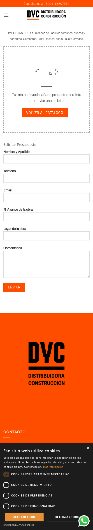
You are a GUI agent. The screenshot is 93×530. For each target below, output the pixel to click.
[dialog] (46, 486)
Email (7, 190)
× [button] (88, 448)
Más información (53, 467)
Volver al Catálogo (44, 112)
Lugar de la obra (14, 228)
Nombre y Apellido (16, 151)
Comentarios (12, 248)
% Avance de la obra (18, 209)
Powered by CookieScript (18, 525)
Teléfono (9, 171)
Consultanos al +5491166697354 (46, 3)
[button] (6, 15)
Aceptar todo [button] (24, 517)
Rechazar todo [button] (67, 517)
